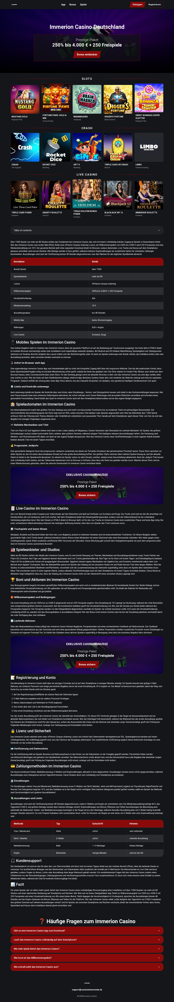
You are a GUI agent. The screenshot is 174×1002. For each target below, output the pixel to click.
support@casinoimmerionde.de (87, 989)
